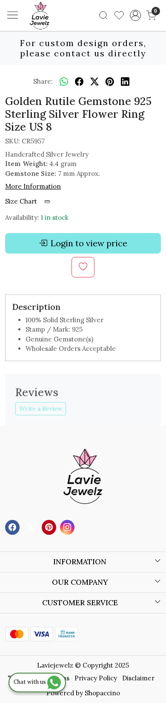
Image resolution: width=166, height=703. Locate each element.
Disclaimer (138, 678)
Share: (43, 81)
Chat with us (30, 681)
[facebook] (79, 81)
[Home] (52, 28)
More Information (33, 186)
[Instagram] (68, 526)
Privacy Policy (95, 678)
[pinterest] (109, 81)
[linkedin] (125, 81)
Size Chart (22, 201)
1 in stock (55, 217)
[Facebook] (13, 526)
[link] (104, 15)
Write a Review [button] (40, 408)
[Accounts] (135, 15)
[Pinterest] (50, 526)
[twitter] (94, 81)
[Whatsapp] (64, 81)
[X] (31, 526)
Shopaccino (102, 693)
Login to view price (89, 243)
